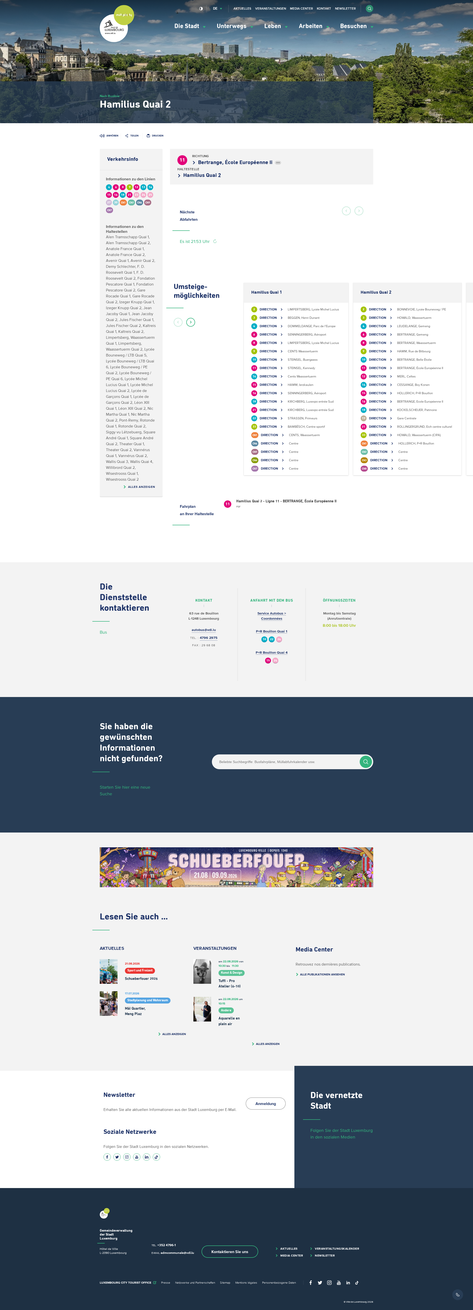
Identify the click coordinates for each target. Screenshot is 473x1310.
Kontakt (324, 8)
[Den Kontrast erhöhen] (201, 8)
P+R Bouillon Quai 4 (271, 652)
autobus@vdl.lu (204, 630)
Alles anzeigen (141, 486)
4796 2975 (209, 638)
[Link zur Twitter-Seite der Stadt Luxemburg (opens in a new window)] (117, 1157)
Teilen (134, 135)
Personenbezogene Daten (279, 1282)
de (215, 8)
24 (279, 639)
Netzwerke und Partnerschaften (195, 1282)
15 (268, 660)
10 (264, 639)
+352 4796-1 (166, 1245)
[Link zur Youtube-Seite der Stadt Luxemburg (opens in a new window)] (136, 1157)
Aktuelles (242, 8)
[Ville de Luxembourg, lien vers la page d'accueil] (117, 41)
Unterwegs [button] (232, 26)
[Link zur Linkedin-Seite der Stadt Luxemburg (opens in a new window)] (146, 1157)
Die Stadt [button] (187, 26)
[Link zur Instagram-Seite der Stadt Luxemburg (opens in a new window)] (127, 1157)
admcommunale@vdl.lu (177, 1253)
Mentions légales (246, 1282)
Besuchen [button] (354, 26)
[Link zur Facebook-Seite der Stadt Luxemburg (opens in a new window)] (107, 1157)
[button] (369, 8)
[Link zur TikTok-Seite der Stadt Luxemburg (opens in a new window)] (156, 1157)
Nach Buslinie (109, 96)
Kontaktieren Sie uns (229, 1251)
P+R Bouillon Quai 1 (271, 631)
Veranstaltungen (270, 8)
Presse (165, 1282)
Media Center (301, 8)
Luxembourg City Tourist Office (125, 1282)
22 (271, 639)
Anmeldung (265, 1103)
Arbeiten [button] (311, 26)
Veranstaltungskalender (337, 1248)
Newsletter (345, 8)
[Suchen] (366, 762)
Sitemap (225, 1282)
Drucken (157, 135)
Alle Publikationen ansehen (322, 974)
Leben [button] (273, 26)
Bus (103, 632)
